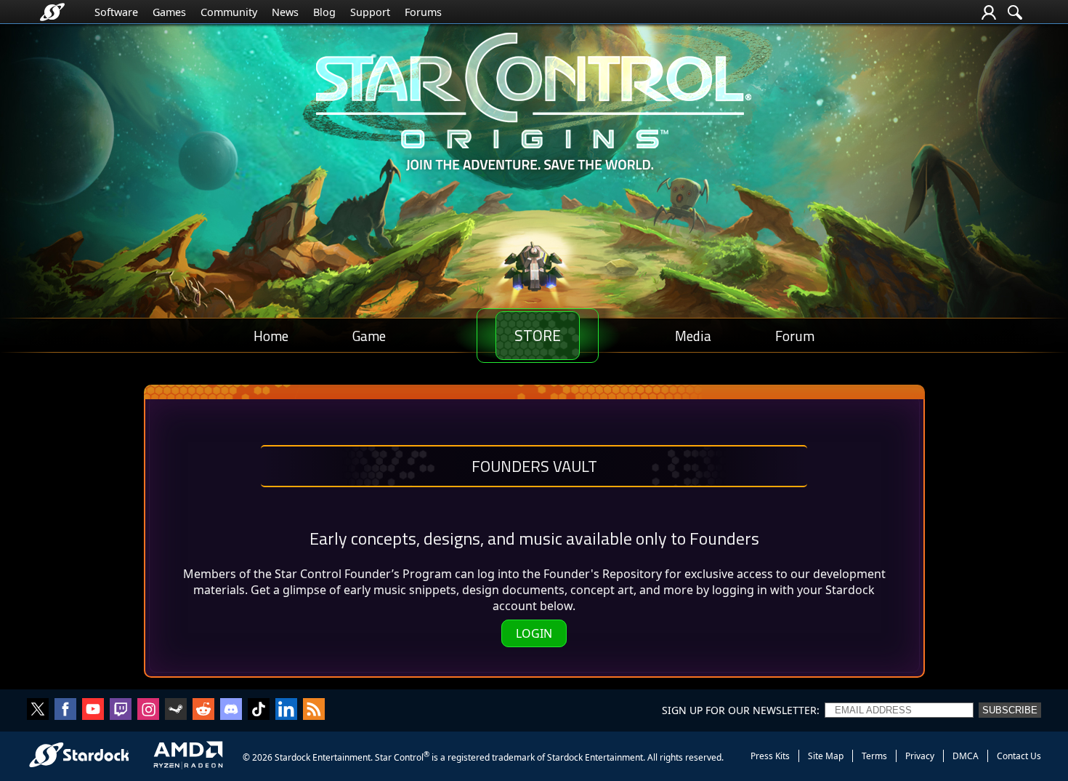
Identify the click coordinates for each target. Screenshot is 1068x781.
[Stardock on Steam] (176, 710)
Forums (423, 12)
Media (693, 335)
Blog (324, 12)
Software (116, 12)
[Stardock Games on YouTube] (93, 710)
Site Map (826, 756)
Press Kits (770, 756)
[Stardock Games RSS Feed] (314, 710)
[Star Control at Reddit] (203, 710)
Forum (794, 335)
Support (370, 12)
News (285, 12)
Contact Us (1019, 756)
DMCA (965, 756)
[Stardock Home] (52, 12)
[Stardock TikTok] (259, 710)
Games (169, 12)
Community (229, 12)
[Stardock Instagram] (148, 710)
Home (271, 335)
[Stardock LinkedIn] (286, 710)
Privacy (919, 756)
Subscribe (1009, 710)
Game (369, 335)
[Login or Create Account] (989, 12)
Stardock (292, 757)
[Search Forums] (1015, 12)
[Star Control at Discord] (231, 710)
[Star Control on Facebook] (65, 710)
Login (534, 633)
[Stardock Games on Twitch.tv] (121, 710)
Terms (874, 756)
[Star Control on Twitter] (38, 710)
